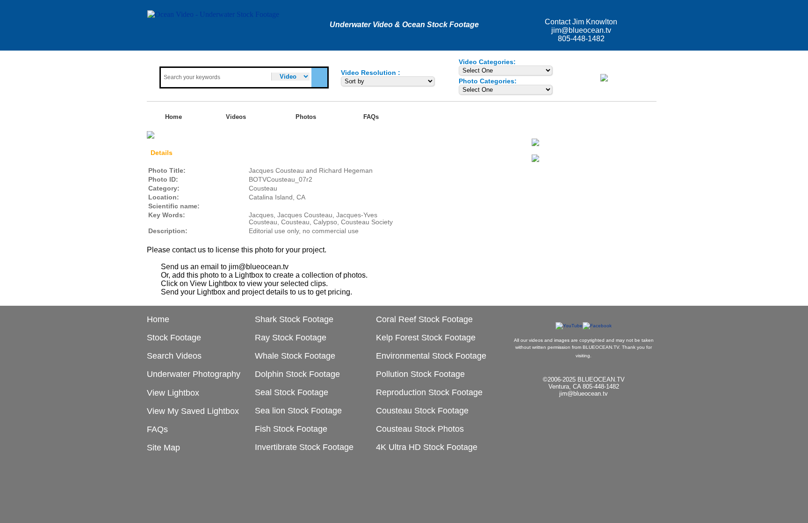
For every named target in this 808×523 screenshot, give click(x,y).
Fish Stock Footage (291, 429)
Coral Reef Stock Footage (424, 319)
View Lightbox (627, 76)
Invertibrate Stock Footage (304, 447)
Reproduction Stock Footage (429, 392)
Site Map (163, 447)
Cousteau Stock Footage (422, 410)
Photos (306, 116)
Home (173, 116)
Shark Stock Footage (294, 319)
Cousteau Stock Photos (420, 429)
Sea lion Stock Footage (298, 410)
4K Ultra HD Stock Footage (426, 447)
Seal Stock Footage (291, 392)
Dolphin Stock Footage (297, 374)
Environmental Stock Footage (431, 356)
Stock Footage (174, 337)
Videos (236, 116)
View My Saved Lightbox (193, 411)
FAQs (371, 116)
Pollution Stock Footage (420, 374)
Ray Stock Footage (290, 337)
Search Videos (174, 356)
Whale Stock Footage (295, 356)
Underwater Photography (193, 374)
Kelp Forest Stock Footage (426, 337)
